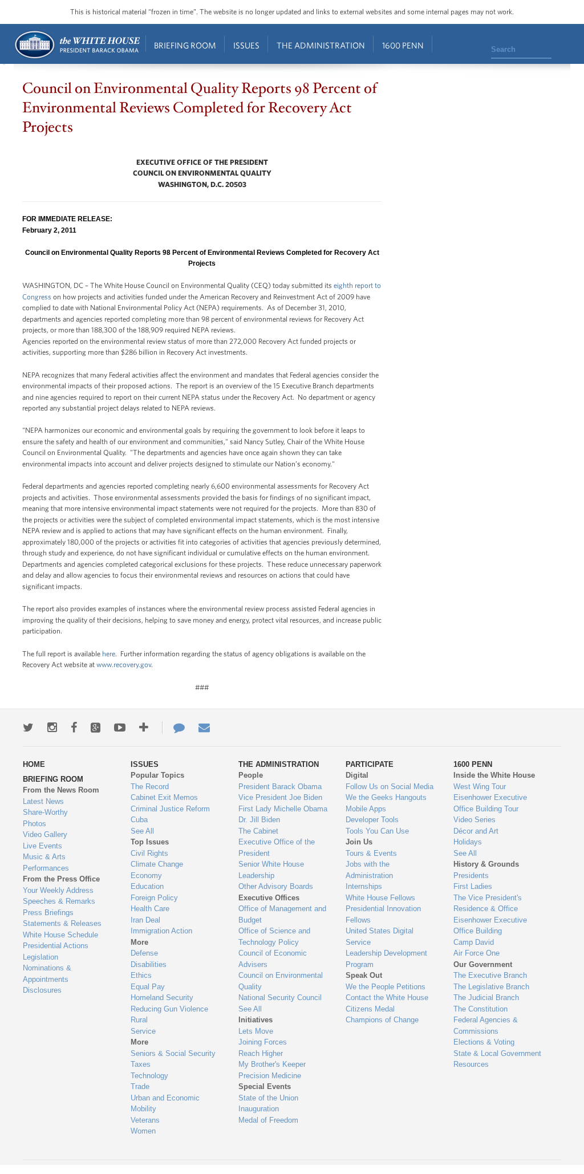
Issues (246, 45)
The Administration (321, 45)
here (108, 653)
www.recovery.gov (123, 664)
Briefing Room (185, 45)
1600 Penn (403, 45)
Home (77, 45)
